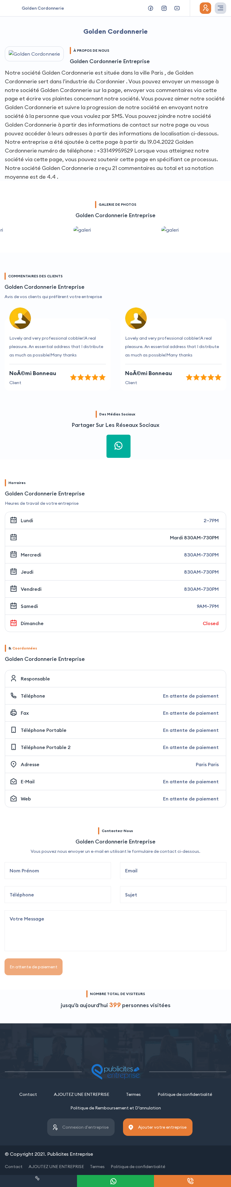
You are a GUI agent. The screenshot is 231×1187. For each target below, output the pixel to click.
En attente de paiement (33, 967)
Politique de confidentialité (185, 1094)
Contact (28, 1094)
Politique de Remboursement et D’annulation (115, 1108)
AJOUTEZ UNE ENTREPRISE (81, 1094)
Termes (133, 1094)
